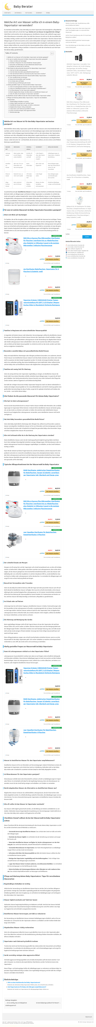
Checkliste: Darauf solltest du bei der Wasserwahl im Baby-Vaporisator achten (29, 95)
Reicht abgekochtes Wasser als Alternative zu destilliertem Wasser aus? (29, 92)
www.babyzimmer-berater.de (75, 245)
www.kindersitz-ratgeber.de (75, 252)
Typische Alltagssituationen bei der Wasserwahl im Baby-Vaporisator (27, 75)
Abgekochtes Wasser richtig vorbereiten (20, 107)
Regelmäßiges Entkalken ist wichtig (19, 101)
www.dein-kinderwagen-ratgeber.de (77, 250)
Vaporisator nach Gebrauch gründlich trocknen (22, 108)
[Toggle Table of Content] (51, 53)
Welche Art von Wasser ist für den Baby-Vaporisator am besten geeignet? (28, 57)
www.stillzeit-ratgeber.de (74, 248)
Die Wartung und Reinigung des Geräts (20, 82)
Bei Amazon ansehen (52, 259)
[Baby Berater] (7, 10)
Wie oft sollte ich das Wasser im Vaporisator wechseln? (24, 93)
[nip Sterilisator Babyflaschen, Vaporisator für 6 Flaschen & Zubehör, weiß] (79, 168)
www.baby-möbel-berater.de (75, 247)
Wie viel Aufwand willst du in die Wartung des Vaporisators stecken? (28, 73)
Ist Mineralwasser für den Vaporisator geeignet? (22, 90)
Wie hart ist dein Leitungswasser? (18, 70)
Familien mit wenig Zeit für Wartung (19, 66)
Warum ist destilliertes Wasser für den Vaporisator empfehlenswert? (28, 88)
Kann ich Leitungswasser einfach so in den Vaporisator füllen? (26, 86)
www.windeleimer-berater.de (75, 258)
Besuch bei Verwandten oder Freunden (20, 79)
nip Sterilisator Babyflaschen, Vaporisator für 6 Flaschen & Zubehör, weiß (79, 177)
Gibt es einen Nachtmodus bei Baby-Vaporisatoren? (24, 982)
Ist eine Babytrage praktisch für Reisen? (48, 1003)
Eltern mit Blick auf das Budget (18, 61)
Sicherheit (39, 12)
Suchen (68, 234)
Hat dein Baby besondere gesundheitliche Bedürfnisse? (24, 72)
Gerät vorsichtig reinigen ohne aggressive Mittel (22, 110)
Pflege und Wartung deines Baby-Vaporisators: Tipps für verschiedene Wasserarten (27, 98)
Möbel (48, 12)
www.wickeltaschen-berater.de (76, 256)
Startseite (7, 12)
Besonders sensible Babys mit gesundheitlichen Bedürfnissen (26, 64)
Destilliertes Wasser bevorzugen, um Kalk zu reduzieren (25, 105)
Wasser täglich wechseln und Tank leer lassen (22, 103)
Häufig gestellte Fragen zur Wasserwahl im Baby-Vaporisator (25, 84)
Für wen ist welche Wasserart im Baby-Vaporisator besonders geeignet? (28, 59)
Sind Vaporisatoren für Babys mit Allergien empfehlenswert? (27, 987)
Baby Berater (23, 6)
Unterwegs (18, 12)
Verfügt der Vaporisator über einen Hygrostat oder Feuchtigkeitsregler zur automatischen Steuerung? (78, 30)
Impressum (89, 1017)
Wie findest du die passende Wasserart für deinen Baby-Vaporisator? (27, 68)
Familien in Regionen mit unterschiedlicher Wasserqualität (25, 62)
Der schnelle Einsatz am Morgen (18, 77)
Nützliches (28, 12)
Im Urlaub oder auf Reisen (17, 81)
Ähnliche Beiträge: (15, 112)
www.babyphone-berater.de (75, 254)
